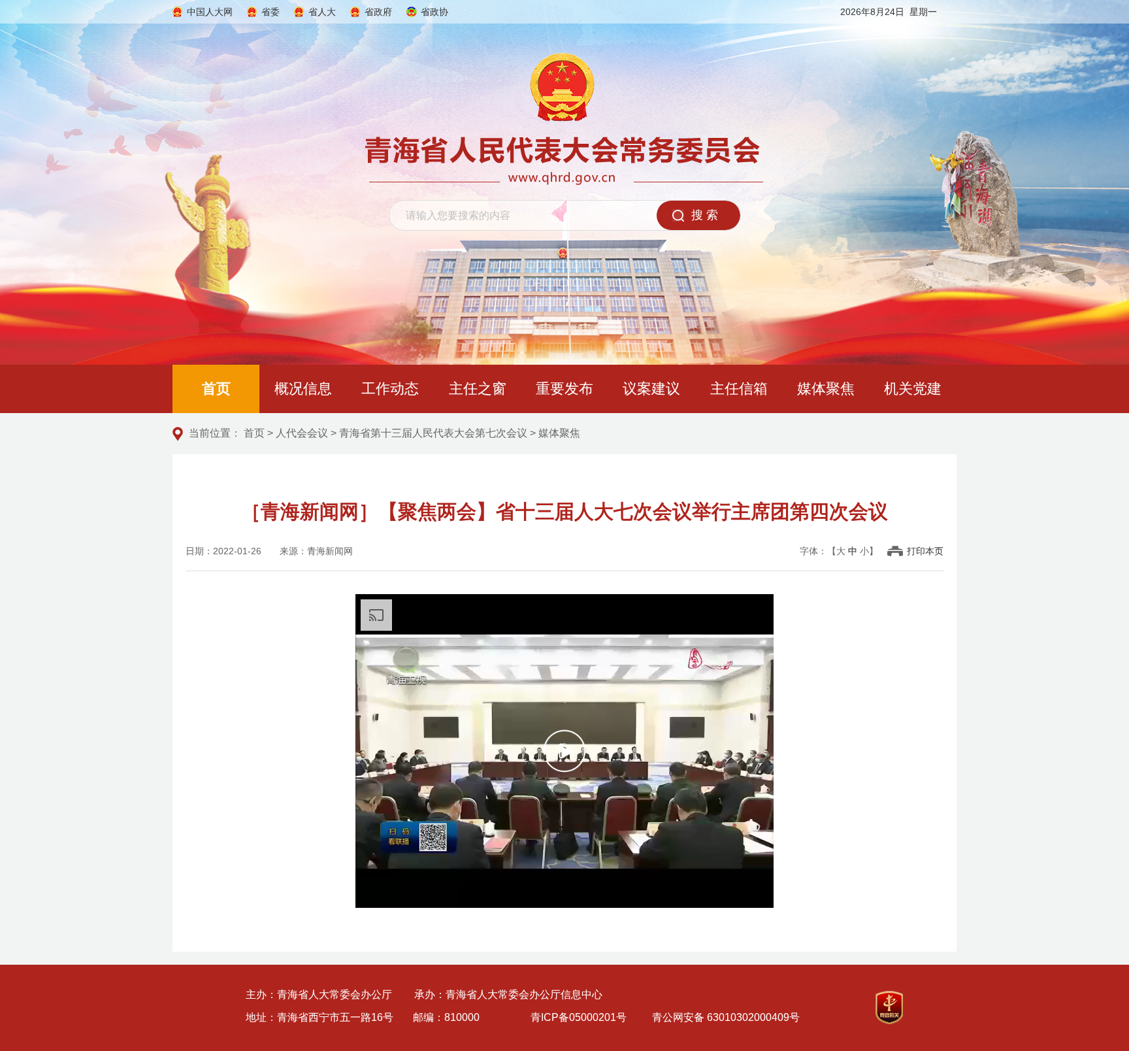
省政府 (378, 12)
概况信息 (303, 388)
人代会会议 (302, 433)
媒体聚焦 (826, 388)
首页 (216, 388)
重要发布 (564, 388)
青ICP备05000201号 (579, 1017)
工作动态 (390, 388)
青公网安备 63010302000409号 (726, 1017)
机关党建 (912, 388)
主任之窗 (477, 388)
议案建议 (651, 388)
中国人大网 (210, 12)
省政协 (434, 12)
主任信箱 (739, 388)
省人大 (322, 12)
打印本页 (925, 551)
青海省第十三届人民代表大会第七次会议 (433, 433)
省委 (270, 12)
